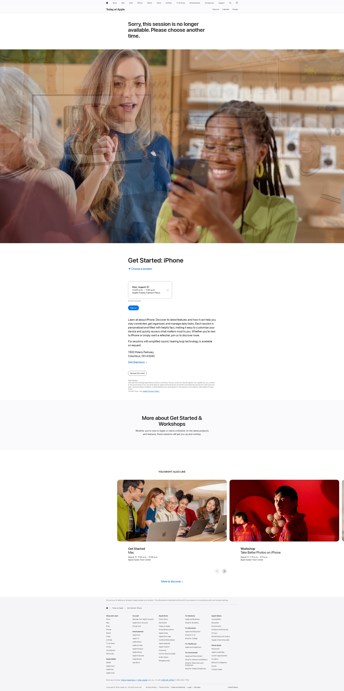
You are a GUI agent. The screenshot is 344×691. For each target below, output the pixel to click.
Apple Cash (110, 673)
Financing (162, 650)
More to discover (171, 581)
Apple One (136, 635)
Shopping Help (164, 661)
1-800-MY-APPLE (167, 680)
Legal (189, 687)
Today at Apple (115, 9)
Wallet (108, 663)
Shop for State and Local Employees (194, 664)
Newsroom (215, 649)
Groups (235, 9)
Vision (108, 636)
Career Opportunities (219, 656)
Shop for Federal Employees (195, 669)
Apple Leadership (218, 652)
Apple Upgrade (164, 643)
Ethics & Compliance (219, 663)
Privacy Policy (151, 687)
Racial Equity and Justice (221, 636)
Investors (215, 659)
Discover (215, 9)
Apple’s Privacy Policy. (151, 391)
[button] (230, 3)
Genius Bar (163, 623)
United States (233, 687)
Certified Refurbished (167, 640)
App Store (136, 663)
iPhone (108, 630)
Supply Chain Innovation (221, 640)
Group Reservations (166, 630)
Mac (107, 623)
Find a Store (163, 619)
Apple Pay (110, 669)
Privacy (214, 633)
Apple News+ (137, 652)
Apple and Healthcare (193, 647)
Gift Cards (110, 654)
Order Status (163, 657)
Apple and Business (192, 619)
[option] (148, 290)
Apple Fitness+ (137, 649)
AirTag (108, 647)
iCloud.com (136, 626)
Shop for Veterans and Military (196, 660)
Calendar (225, 9)
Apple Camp (163, 633)
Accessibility (216, 619)
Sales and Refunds (178, 687)
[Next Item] (224, 571)
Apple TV (135, 638)
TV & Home (110, 643)
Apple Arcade (137, 645)
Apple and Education (192, 632)
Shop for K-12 (190, 635)
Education (215, 623)
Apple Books (137, 659)
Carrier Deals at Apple (167, 654)
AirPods (109, 640)
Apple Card (110, 666)
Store (108, 619)
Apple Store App (165, 636)
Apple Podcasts (138, 656)
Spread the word (137, 373)
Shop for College (191, 638)
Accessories (110, 650)
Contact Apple (217, 669)
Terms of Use (164, 687)
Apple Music (136, 642)
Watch (108, 633)
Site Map (197, 687)
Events (214, 666)
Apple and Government (193, 656)
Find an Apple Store (128, 680)
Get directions (136, 362)
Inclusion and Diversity (220, 630)
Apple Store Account (140, 623)
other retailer (142, 680)
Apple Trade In (164, 647)
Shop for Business (191, 623)
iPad (108, 626)
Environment (216, 626)
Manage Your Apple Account (142, 619)
